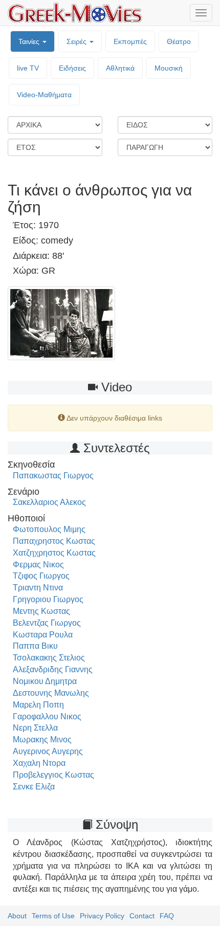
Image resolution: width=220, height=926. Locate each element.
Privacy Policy (102, 916)
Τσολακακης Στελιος (49, 657)
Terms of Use (53, 916)
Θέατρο (179, 41)
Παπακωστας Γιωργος (53, 475)
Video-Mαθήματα (44, 95)
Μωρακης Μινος (42, 739)
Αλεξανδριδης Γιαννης (53, 669)
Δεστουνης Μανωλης (51, 693)
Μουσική (169, 68)
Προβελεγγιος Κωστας (53, 774)
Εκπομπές (130, 41)
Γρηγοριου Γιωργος (48, 599)
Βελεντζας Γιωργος (47, 623)
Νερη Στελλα (35, 727)
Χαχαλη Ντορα (39, 763)
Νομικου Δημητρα (45, 681)
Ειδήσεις (72, 68)
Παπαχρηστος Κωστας (54, 541)
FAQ (167, 916)
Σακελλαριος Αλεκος (49, 502)
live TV (28, 68)
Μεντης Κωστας (41, 611)
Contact (142, 916)
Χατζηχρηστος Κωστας (54, 552)
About (17, 916)
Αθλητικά (120, 68)
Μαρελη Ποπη (38, 704)
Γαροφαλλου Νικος (47, 716)
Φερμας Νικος (38, 564)
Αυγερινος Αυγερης (48, 751)
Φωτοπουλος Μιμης (49, 529)
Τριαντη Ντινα (38, 587)
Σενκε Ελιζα (34, 786)
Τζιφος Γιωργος (41, 575)
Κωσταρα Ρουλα (43, 634)
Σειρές (78, 41)
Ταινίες (29, 41)
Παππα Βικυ (35, 646)
